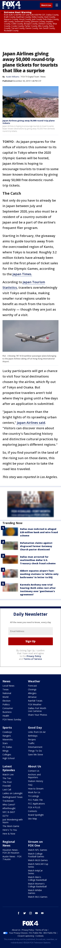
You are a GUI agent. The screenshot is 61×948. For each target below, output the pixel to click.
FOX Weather (34, 704)
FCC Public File (35, 799)
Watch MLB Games (38, 860)
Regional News (9, 843)
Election (6, 700)
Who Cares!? (9, 804)
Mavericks (8, 739)
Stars (5, 743)
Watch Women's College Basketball (37, 885)
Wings (6, 750)
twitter (24, 913)
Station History (35, 781)
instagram (30, 913)
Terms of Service (32, 658)
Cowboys (7, 731)
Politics (6, 704)
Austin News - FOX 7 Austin (12, 858)
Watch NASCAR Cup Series (38, 865)
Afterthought (9, 808)
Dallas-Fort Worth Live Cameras (37, 709)
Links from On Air (37, 731)
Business (7, 711)
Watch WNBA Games (35, 892)
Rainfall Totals (35, 700)
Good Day (35, 727)
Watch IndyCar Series (35, 872)
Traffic (31, 743)
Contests (32, 811)
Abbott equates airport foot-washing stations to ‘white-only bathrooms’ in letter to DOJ (39, 574)
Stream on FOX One (35, 843)
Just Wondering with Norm (13, 821)
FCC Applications (36, 803)
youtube (36, 913)
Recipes (32, 739)
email (42, 913)
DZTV (5, 815)
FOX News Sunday (12, 719)
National (7, 693)
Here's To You (10, 829)
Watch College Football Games (36, 855)
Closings (32, 689)
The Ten (7, 778)
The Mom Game (11, 826)
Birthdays (33, 735)
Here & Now (9, 833)
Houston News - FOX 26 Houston (11, 851)
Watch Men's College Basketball (37, 878)
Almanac (32, 696)
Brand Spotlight (36, 814)
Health (6, 715)
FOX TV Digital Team (30, 76)
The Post (7, 782)
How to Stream (35, 788)
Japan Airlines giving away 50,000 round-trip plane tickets (29, 121)
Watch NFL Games (37, 849)
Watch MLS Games (37, 896)
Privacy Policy (34, 656)
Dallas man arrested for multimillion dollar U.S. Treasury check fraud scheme (38, 560)
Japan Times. (22, 274)
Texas (6, 689)
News (43, 76)
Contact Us (33, 770)
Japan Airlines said (31, 423)
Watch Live (46, 5)
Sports (7, 727)
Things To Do (35, 750)
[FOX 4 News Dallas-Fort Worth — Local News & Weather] (12, 5)
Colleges (7, 754)
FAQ (30, 784)
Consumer (8, 708)
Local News (8, 685)
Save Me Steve (35, 754)
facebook (18, 913)
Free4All (7, 785)
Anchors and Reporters (34, 776)
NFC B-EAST (9, 812)
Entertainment (35, 746)
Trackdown (8, 800)
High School (9, 758)
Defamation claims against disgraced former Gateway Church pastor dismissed (36, 546)
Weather (34, 681)
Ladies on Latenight (13, 793)
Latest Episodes (9, 768)
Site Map (32, 818)
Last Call (7, 789)
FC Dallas (7, 746)
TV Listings (33, 796)
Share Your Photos (37, 714)
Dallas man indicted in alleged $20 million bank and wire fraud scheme (39, 532)
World (5, 696)
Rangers (7, 735)
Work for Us (34, 792)
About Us (34, 766)
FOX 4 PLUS (34, 807)
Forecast (32, 685)
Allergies (32, 693)
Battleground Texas (13, 797)
